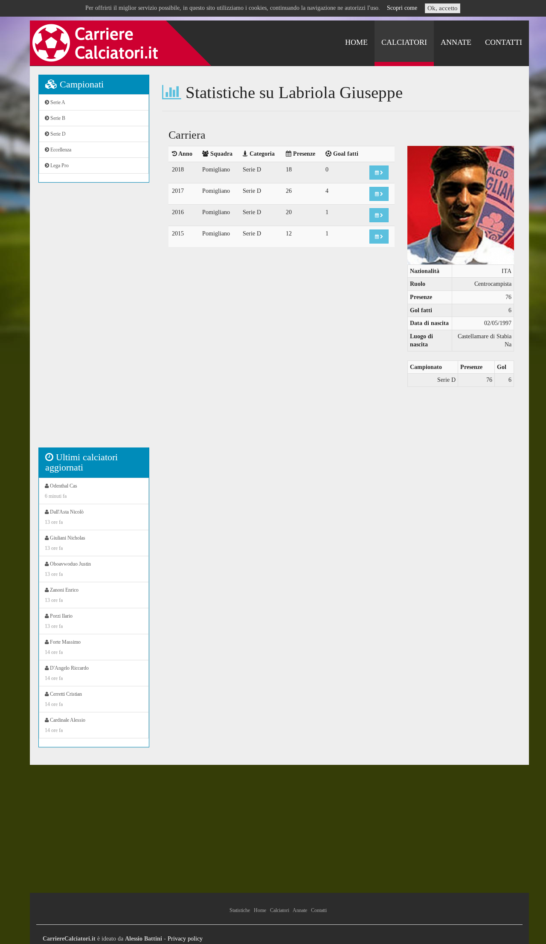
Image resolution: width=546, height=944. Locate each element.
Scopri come (402, 8)
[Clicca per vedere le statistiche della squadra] (379, 173)
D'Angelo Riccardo (67, 673)
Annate (456, 42)
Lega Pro (59, 165)
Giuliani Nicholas (65, 543)
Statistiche (239, 910)
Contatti (503, 42)
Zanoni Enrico (61, 595)
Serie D (57, 134)
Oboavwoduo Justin (68, 569)
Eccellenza (60, 150)
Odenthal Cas (61, 491)
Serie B (57, 118)
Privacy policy (185, 938)
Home (356, 42)
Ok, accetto (442, 8)
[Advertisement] (93, 319)
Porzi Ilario (59, 621)
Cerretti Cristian (63, 699)
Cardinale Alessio (65, 725)
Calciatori (404, 42)
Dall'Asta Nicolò (64, 517)
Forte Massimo (63, 647)
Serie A (57, 102)
